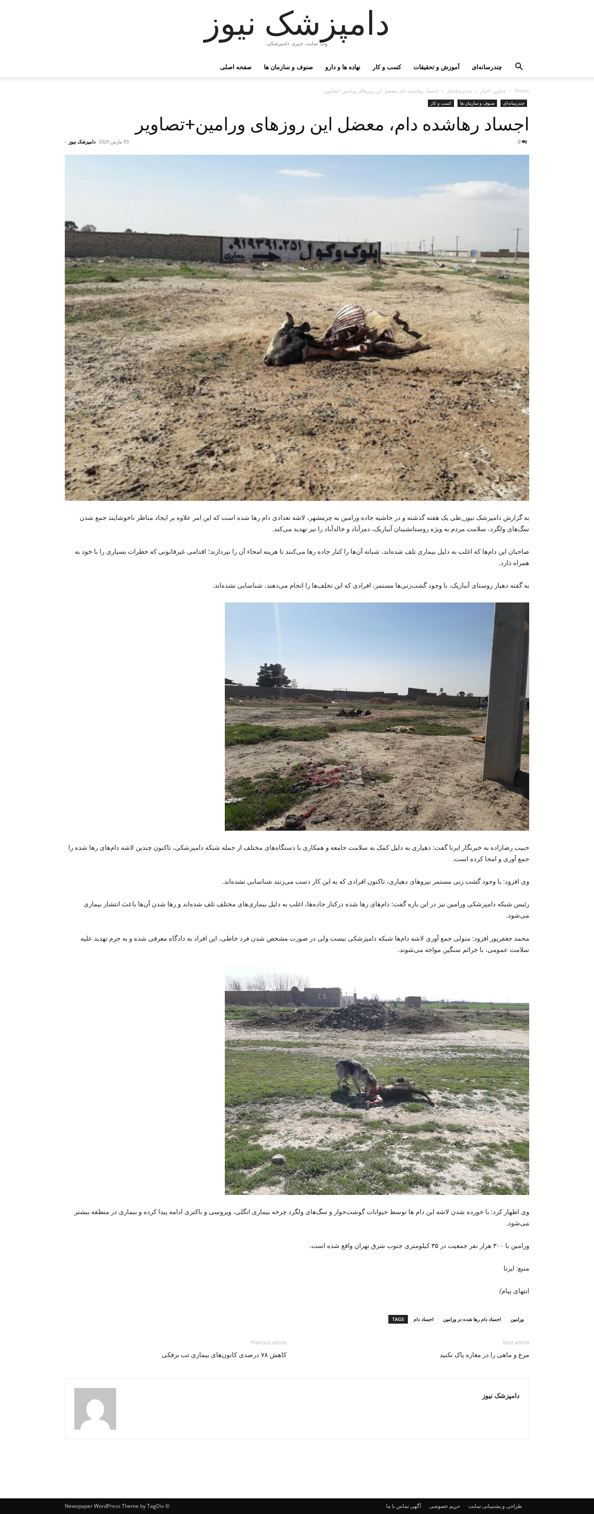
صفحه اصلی (236, 67)
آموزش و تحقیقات (437, 67)
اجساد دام (424, 1319)
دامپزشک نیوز (82, 141)
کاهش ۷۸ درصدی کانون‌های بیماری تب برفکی (224, 1355)
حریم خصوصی (444, 1506)
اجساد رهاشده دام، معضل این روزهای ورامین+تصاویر (332, 124)
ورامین (517, 1319)
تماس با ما (397, 1506)
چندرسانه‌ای (487, 67)
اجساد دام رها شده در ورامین (472, 1319)
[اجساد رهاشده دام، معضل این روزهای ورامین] (297, 716)
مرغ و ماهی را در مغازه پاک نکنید (484, 1355)
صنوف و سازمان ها (288, 67)
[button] (518, 67)
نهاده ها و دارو (342, 67)
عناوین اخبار (493, 90)
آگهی (415, 1506)
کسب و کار (387, 67)
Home (521, 90)
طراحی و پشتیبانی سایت (495, 1506)
